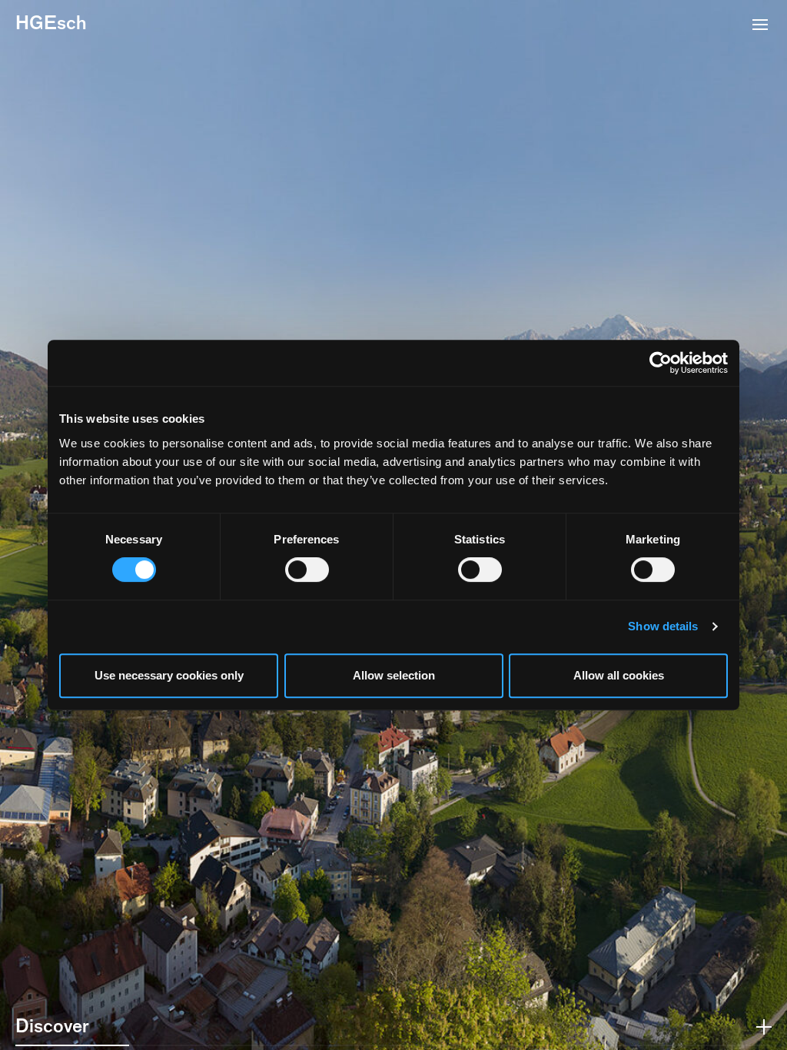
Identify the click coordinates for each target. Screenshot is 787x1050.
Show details (663, 626)
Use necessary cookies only (169, 675)
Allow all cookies (618, 675)
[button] (760, 26)
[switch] (307, 569)
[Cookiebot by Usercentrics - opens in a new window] (660, 362)
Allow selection (394, 675)
